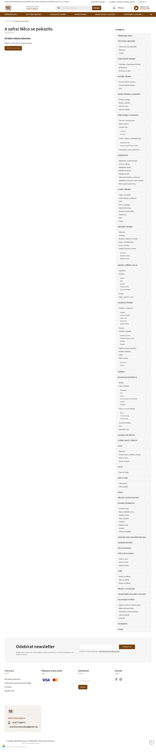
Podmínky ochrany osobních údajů (122, 2)
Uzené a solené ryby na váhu (129, 146)
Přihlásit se (127, 647)
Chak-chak (123, 318)
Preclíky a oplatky (125, 331)
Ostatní (122, 402)
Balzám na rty (123, 525)
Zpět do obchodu (13, 48)
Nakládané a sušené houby (128, 161)
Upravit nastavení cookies (31, 743)
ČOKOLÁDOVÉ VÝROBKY (127, 59)
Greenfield (123, 390)
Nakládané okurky (125, 167)
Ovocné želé (124, 419)
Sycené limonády (125, 423)
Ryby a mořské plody (126, 242)
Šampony (122, 451)
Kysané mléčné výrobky (127, 82)
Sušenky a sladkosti (126, 308)
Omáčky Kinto (124, 287)
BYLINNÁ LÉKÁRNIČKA (126, 503)
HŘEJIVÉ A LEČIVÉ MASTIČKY (128, 497)
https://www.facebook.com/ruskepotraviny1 (116, 679)
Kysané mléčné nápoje (127, 85)
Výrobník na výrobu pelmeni (128, 612)
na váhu (122, 134)
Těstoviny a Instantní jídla (127, 47)
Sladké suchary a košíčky (127, 348)
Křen (121, 281)
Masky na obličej (124, 583)
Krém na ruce (123, 559)
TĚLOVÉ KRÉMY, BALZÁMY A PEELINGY (132, 594)
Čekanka (123, 405)
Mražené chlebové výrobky (128, 239)
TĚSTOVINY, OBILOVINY (126, 41)
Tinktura (122, 522)
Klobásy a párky (124, 100)
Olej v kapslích (124, 518)
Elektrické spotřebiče (126, 608)
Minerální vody (124, 429)
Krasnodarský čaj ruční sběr (128, 399)
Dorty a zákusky (124, 205)
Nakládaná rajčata (125, 171)
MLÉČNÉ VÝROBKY (124, 76)
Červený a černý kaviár (127, 120)
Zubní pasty (123, 483)
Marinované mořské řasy (127, 184)
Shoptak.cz (24, 747)
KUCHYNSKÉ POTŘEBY (126, 599)
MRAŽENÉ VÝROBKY (125, 227)
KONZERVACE (123, 155)
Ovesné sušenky (125, 315)
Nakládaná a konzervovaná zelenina (131, 180)
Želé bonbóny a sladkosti (127, 198)
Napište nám (9, 691)
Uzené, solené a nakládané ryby (130, 138)
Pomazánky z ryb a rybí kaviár (129, 150)
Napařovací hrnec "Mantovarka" (130, 605)
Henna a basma (124, 461)
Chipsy (122, 365)
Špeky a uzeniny (124, 103)
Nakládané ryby (125, 143)
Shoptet (13, 747)
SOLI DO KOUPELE (124, 548)
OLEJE (120, 467)
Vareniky (122, 235)
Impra (122, 396)
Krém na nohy (123, 562)
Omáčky (122, 274)
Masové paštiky (124, 109)
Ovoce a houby (124, 245)
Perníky (121, 328)
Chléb (121, 355)
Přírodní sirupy (124, 509)
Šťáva (122, 413)
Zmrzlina (123, 253)
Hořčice (122, 284)
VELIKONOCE (122, 624)
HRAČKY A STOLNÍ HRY (126, 589)
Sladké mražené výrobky (127, 249)
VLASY (120, 446)
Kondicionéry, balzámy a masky (130, 455)
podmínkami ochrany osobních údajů (109, 651)
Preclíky (122, 344)
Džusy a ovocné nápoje (127, 409)
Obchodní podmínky (98, 2)
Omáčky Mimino (125, 290)
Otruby (121, 53)
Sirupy (121, 221)
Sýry (120, 88)
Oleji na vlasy (123, 458)
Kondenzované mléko (126, 211)
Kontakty (142, 2)
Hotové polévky (124, 164)
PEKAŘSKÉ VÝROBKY (125, 302)
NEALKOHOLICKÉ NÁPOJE (127, 377)
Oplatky (122, 341)
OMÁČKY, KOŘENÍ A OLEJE (127, 265)
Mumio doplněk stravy (126, 512)
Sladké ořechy (124, 324)
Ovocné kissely (124, 416)
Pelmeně (122, 232)
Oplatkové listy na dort (127, 338)
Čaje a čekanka (124, 386)
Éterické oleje (123, 472)
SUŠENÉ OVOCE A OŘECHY (127, 440)
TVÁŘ (120, 571)
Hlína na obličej (124, 580)
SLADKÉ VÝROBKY (124, 189)
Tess (121, 393)
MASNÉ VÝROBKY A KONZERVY (129, 94)
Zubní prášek (123, 487)
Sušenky (122, 312)
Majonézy (122, 271)
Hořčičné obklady (125, 532)
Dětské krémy (124, 565)
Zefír (120, 201)
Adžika (122, 278)
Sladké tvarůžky (125, 256)
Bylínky (121, 383)
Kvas (120, 426)
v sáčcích (123, 131)
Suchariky (123, 362)
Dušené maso (123, 106)
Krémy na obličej (124, 576)
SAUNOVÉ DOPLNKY (125, 542)
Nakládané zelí (124, 174)
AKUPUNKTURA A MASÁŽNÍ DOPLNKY (132, 537)
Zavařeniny (123, 215)
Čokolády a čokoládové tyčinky (129, 64)
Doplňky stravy (124, 515)
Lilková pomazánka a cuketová (129, 177)
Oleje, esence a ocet (126, 297)
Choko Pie (123, 321)
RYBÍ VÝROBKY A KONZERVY (128, 115)
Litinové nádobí (124, 615)
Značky (120, 629)
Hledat (97, 8)
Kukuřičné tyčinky (125, 208)
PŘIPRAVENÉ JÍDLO (125, 36)
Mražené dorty (124, 259)
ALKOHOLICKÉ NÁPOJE (126, 435)
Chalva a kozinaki (125, 195)
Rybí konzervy (124, 124)
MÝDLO (120, 492)
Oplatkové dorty (125, 336)
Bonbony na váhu (125, 71)
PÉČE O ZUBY (123, 478)
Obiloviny (122, 50)
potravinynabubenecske (120, 679)
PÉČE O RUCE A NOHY (126, 553)
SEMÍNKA (121, 372)
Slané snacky (123, 358)
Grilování (122, 618)
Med (120, 218)
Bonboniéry (123, 67)
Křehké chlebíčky (125, 352)
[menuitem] (13, 14)
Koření (121, 294)
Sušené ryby (123, 127)
